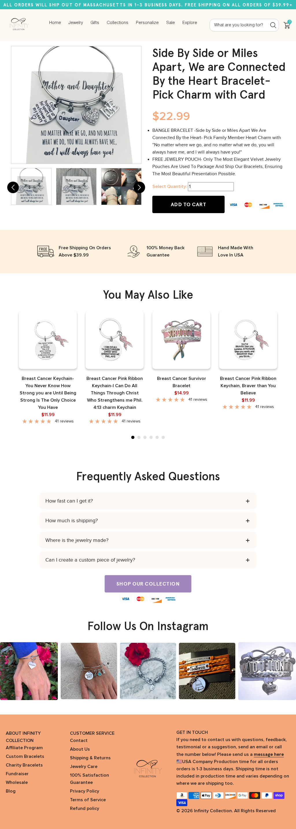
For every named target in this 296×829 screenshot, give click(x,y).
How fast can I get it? (69, 501)
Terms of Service (88, 799)
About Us (80, 749)
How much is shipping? (71, 520)
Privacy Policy (84, 791)
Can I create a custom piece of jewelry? (90, 560)
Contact (79, 740)
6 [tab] (163, 437)
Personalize (147, 23)
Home (55, 23)
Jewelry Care (83, 766)
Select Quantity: (169, 186)
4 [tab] (151, 437)
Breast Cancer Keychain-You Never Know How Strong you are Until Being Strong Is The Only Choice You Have (48, 393)
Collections (117, 23)
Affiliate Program (24, 747)
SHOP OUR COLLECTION (148, 584)
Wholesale (17, 782)
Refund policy (84, 808)
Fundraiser (17, 773)
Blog (11, 791)
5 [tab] (157, 437)
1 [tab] (132, 437)
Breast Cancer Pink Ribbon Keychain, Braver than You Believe (248, 385)
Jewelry (76, 23)
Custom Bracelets (25, 756)
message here (269, 754)
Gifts (94, 23)
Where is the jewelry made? (76, 540)
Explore (189, 23)
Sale (170, 23)
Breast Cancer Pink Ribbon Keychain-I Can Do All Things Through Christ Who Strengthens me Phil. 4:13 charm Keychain (114, 393)
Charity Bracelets (24, 765)
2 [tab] (138, 437)
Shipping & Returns (90, 758)
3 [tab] (145, 437)
